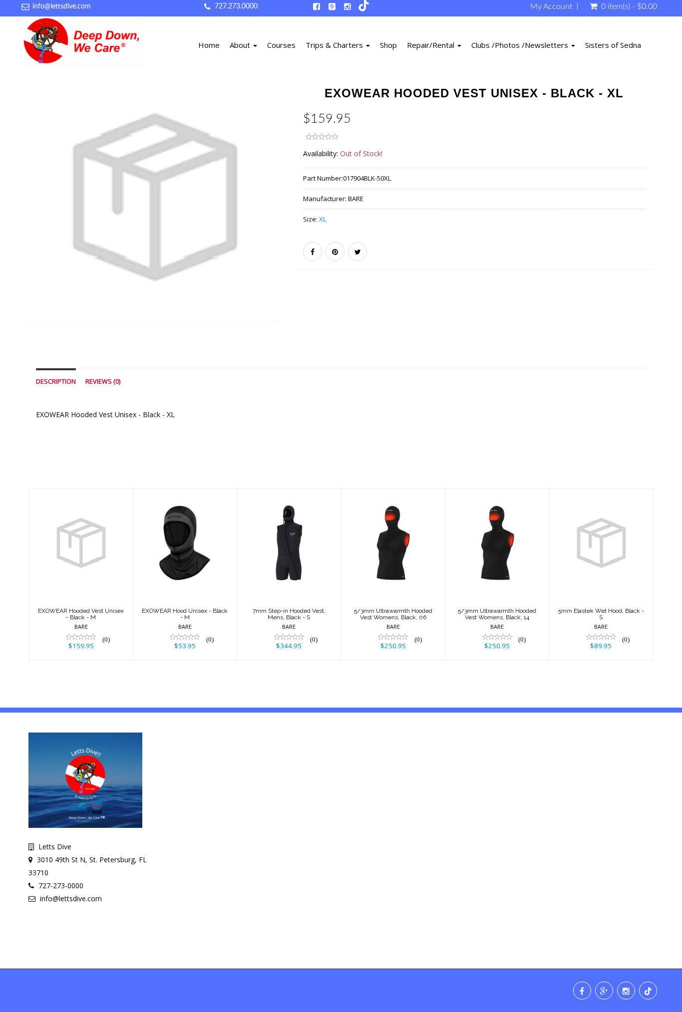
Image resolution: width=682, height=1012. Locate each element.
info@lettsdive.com (61, 6)
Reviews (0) (102, 381)
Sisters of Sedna (613, 45)
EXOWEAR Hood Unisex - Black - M (185, 614)
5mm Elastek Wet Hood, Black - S (601, 614)
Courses (281, 45)
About (241, 45)
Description (56, 381)
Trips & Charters (335, 45)
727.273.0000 (236, 6)
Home (209, 45)
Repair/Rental (431, 45)
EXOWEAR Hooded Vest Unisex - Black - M (81, 614)
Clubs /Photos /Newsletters (520, 45)
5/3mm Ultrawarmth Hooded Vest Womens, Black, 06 (393, 614)
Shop (388, 45)
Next (305, 211)
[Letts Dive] (82, 43)
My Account (551, 6)
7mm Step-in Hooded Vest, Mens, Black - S (289, 614)
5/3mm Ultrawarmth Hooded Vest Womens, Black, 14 (497, 614)
